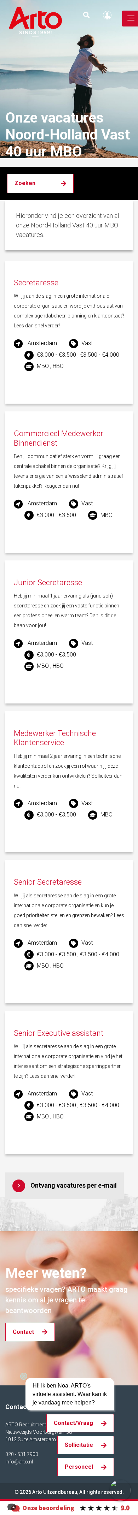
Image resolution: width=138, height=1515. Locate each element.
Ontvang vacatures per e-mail (73, 1185)
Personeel (79, 1466)
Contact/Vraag (73, 1423)
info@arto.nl (19, 1461)
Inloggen (109, 15)
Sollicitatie (79, 1445)
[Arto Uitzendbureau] (69, 1507)
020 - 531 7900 (21, 1454)
